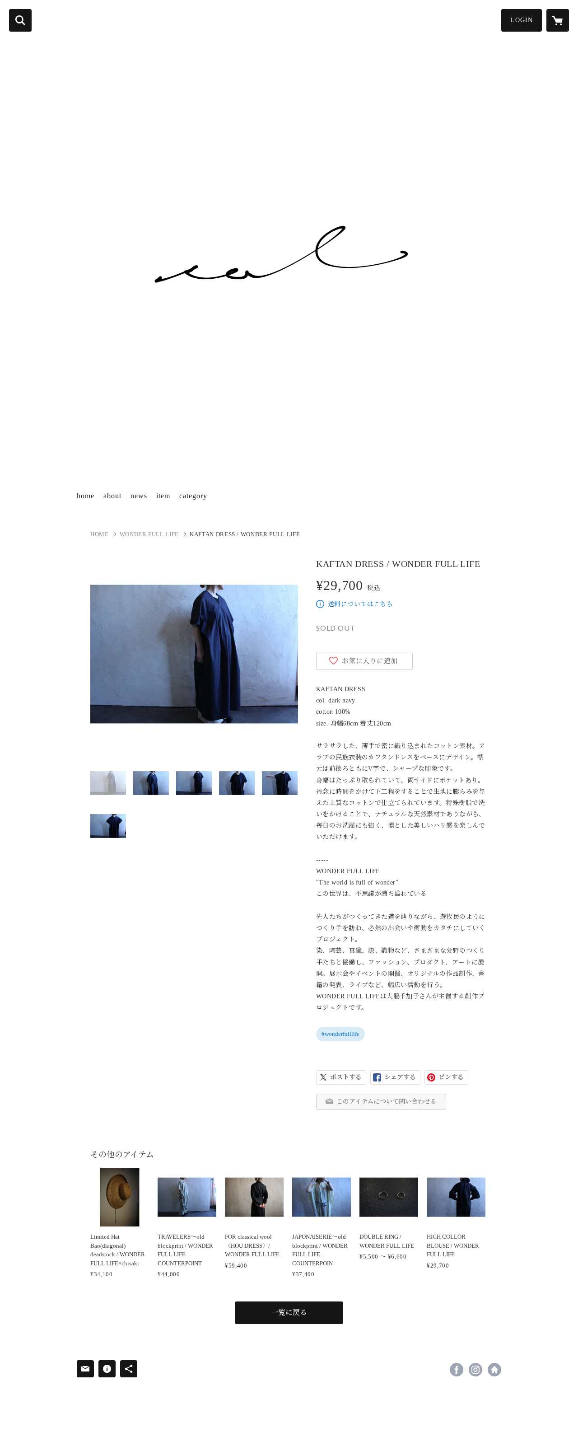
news (139, 496)
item (163, 496)
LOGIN (521, 20)
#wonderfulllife (340, 1033)
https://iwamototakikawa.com (494, 1369)
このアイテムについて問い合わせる (386, 1101)
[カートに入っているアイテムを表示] (557, 20)
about (112, 496)
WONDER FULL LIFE (149, 534)
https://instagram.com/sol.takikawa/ (475, 1369)
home (85, 496)
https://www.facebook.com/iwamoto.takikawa (456, 1369)
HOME (99, 534)
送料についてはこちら (360, 604)
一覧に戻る (289, 1312)
